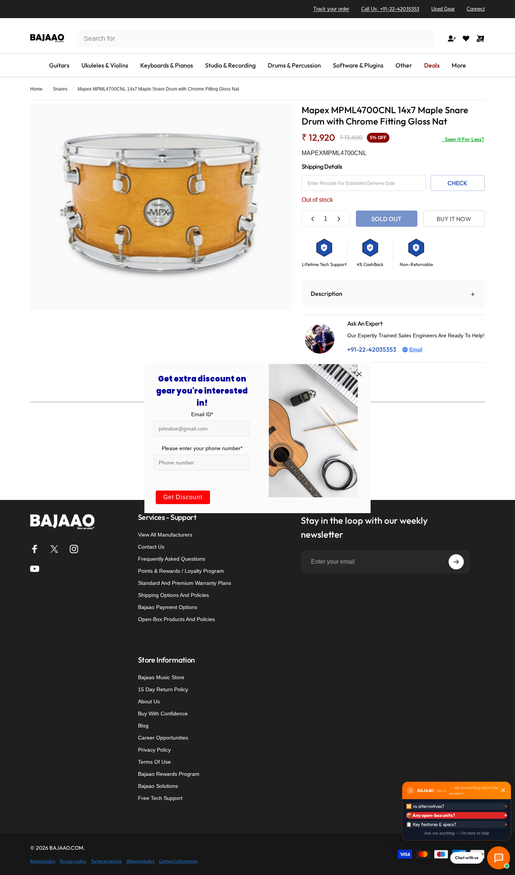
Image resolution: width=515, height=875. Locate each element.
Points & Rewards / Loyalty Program (181, 571)
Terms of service (106, 861)
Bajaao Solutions (158, 786)
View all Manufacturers (165, 535)
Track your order (331, 9)
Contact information (178, 861)
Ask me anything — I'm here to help (456, 833)
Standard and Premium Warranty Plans (184, 583)
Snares (60, 89)
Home (36, 89)
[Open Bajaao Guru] (498, 857)
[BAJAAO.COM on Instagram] (73, 549)
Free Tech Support (160, 798)
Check (457, 183)
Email (415, 349)
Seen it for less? (462, 139)
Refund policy (42, 861)
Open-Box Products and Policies (176, 619)
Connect (476, 9)
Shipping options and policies (173, 595)
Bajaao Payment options (167, 607)
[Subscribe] (456, 561)
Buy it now (454, 219)
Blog (143, 726)
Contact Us (151, 547)
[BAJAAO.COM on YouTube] (34, 568)
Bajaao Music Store (161, 677)
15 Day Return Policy (163, 689)
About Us (149, 701)
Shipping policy (140, 861)
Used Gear (443, 9)
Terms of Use (154, 762)
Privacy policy (73, 861)
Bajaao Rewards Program (168, 774)
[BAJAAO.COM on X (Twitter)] (54, 549)
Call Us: (390, 9)
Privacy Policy (154, 750)
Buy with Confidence (163, 713)
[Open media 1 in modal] (161, 207)
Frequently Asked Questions (171, 559)
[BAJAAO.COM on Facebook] (34, 549)
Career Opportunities (163, 738)
